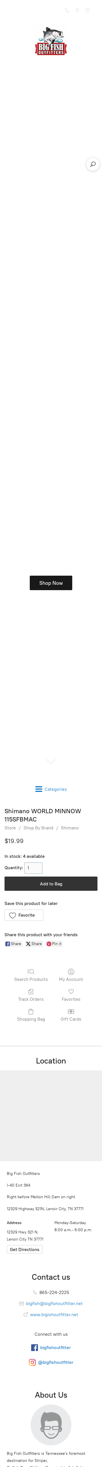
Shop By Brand (38, 828)
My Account (71, 979)
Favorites (71, 999)
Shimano (70, 828)
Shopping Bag (31, 1019)
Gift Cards (71, 1019)
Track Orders (31, 999)
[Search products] (93, 164)
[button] (24, 915)
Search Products (31, 979)
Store (10, 828)
